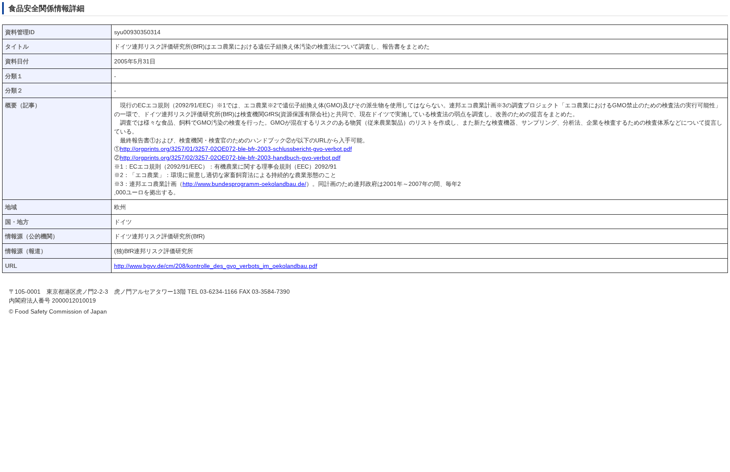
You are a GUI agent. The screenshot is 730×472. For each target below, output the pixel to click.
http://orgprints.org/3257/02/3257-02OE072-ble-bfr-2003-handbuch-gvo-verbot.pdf (230, 158)
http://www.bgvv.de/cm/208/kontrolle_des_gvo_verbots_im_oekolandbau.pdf (215, 266)
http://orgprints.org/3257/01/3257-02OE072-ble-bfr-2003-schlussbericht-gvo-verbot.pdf (236, 149)
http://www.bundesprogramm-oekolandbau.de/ (244, 184)
